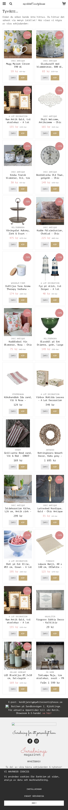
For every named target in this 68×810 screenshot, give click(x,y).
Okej (34, 803)
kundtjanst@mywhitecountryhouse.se (40, 702)
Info (13, 78)
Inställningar (34, 789)
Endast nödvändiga (34, 796)
